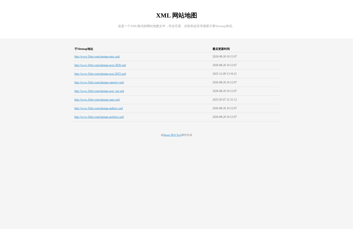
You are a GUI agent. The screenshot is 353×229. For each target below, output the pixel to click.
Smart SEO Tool (173, 135)
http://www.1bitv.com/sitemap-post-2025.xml (100, 73)
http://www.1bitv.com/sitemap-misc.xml (97, 56)
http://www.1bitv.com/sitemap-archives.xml (99, 117)
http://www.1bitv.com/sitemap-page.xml (97, 99)
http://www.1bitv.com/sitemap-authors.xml (98, 108)
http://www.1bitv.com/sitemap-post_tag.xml (99, 91)
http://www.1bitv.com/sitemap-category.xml (99, 82)
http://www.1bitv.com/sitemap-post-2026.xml (100, 65)
